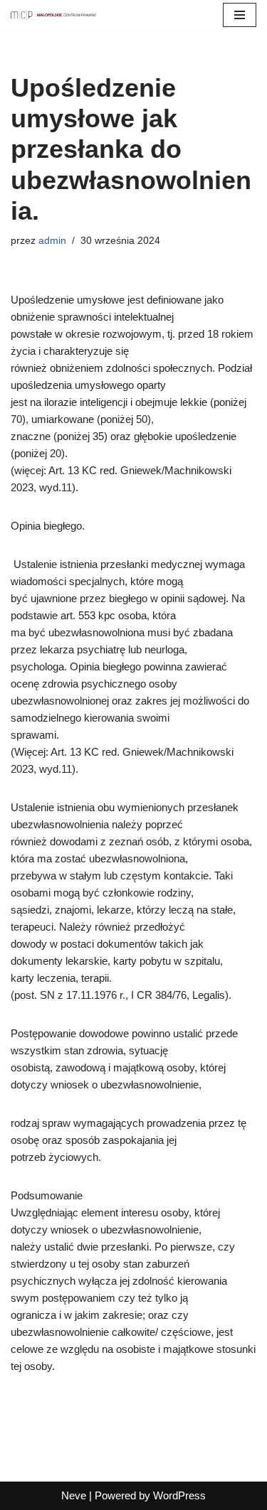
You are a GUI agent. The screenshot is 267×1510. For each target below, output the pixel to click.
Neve (73, 1495)
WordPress (179, 1495)
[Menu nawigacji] (239, 15)
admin (52, 240)
